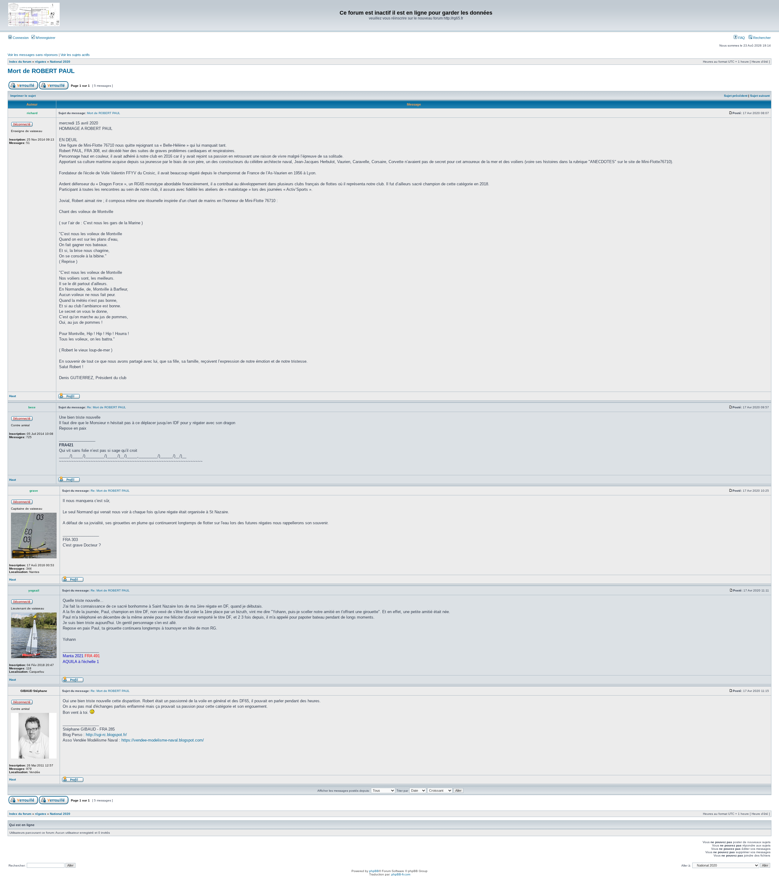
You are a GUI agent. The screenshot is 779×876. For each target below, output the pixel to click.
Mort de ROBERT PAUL (41, 71)
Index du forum (20, 61)
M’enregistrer (45, 38)
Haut (12, 396)
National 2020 (60, 61)
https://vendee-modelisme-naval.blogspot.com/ (162, 740)
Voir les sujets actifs (75, 55)
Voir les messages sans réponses (33, 55)
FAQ (741, 38)
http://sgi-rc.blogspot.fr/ (106, 734)
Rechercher (761, 38)
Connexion (20, 38)
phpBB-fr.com (400, 874)
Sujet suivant (760, 95)
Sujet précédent (735, 95)
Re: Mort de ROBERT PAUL (106, 407)
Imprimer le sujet (23, 95)
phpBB (374, 871)
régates (40, 61)
